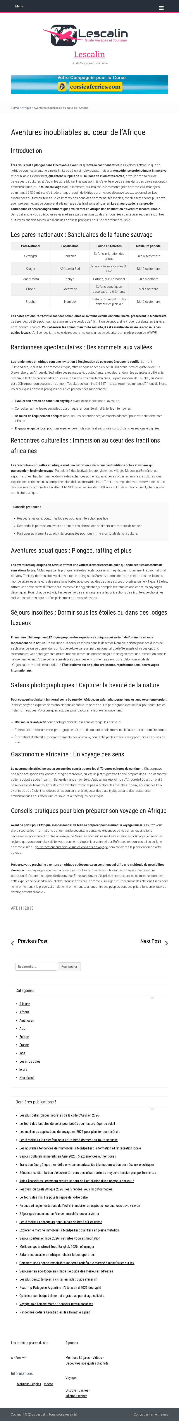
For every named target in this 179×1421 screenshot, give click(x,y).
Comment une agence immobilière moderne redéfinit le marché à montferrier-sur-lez (76, 1263)
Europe (24, 1037)
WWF (152, 332)
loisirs (23, 1069)
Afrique (26, 107)
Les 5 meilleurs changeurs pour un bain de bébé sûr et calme (60, 1222)
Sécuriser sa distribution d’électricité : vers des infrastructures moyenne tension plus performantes (87, 1173)
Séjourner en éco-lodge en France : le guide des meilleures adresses (66, 1271)
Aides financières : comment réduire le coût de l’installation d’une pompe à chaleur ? (76, 1181)
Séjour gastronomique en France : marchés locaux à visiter (59, 1214)
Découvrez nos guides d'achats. (87, 1363)
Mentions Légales (29, 1384)
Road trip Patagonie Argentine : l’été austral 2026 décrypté (60, 1288)
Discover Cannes (76, 1390)
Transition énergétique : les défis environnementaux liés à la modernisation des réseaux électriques (87, 1165)
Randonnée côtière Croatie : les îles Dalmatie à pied (54, 1312)
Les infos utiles (29, 1061)
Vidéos (48, 1384)
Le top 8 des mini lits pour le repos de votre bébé (53, 1197)
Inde (22, 1053)
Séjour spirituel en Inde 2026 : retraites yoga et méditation (59, 1238)
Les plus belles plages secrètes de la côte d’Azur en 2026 (59, 1115)
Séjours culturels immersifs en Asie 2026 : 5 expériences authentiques (67, 1156)
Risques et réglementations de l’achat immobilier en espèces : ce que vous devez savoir (79, 1206)
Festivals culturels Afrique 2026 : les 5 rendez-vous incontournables (65, 1189)
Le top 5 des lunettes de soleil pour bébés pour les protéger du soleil (67, 1124)
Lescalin (89, 54)
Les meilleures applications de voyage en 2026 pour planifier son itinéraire (69, 1132)
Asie (22, 1028)
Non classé (26, 1078)
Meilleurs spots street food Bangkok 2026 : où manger (56, 1247)
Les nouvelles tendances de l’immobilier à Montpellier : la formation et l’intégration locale (80, 1148)
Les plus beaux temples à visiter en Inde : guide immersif (58, 1279)
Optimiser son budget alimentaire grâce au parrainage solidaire (62, 1296)
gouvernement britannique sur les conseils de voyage (71, 847)
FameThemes (158, 1414)
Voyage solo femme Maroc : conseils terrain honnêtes (56, 1304)
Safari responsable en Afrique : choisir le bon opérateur (57, 1255)
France (24, 1045)
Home (15, 107)
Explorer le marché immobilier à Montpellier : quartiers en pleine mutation (69, 1230)
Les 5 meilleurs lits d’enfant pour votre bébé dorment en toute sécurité (68, 1140)
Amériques (26, 1020)
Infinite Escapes (76, 1396)
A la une (24, 1004)
